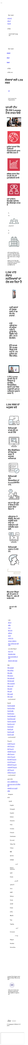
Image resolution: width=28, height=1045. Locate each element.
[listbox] (14, 875)
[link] (14, 18)
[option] (14, 805)
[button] (14, 34)
